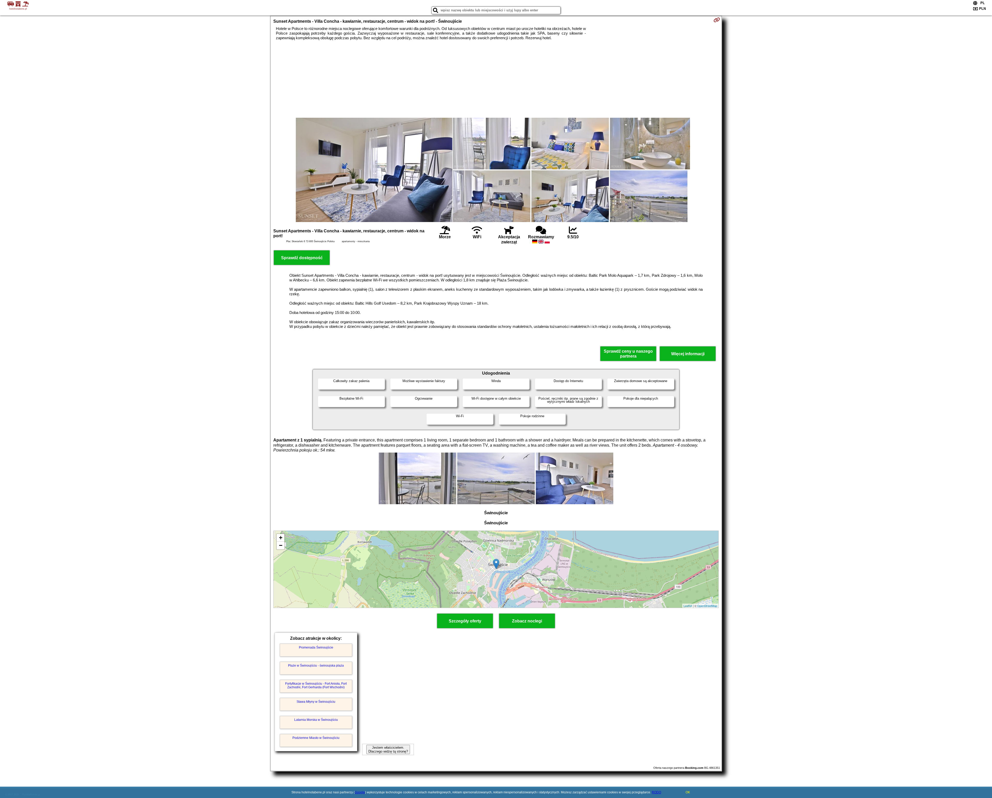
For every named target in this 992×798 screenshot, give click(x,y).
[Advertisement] (496, 79)
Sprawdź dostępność (302, 258)
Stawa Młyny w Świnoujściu (316, 702)
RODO (656, 792)
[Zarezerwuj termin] (717, 20)
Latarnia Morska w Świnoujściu (316, 720)
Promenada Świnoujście (316, 647)
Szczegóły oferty (465, 621)
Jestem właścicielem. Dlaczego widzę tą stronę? (388, 749)
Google (360, 792)
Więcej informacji (687, 354)
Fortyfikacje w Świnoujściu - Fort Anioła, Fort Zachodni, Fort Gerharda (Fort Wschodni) (316, 685)
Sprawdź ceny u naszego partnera (628, 353)
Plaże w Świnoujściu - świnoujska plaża (316, 665)
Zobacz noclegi (527, 621)
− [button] (280, 545)
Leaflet (688, 606)
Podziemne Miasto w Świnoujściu (315, 738)
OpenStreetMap (707, 606)
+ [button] (280, 537)
